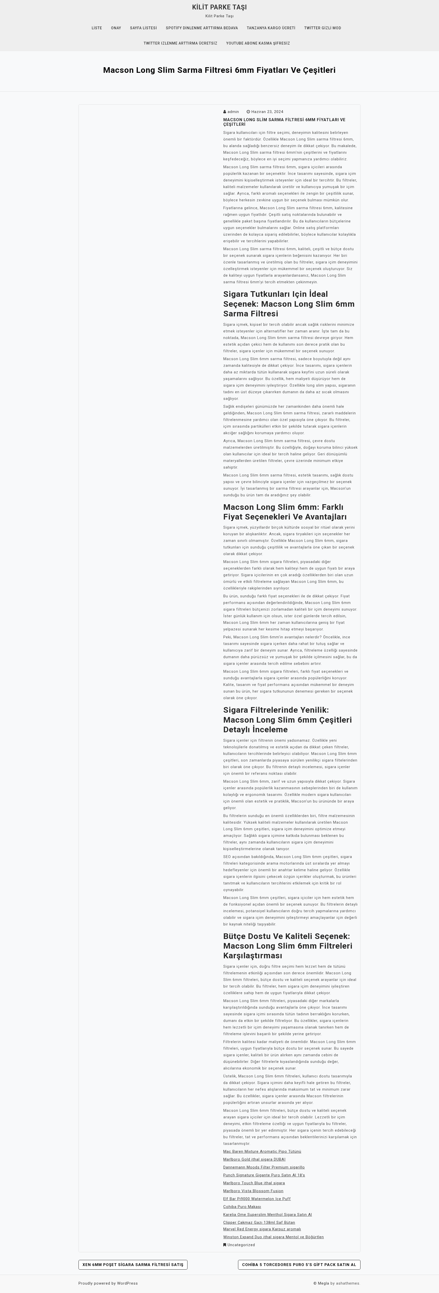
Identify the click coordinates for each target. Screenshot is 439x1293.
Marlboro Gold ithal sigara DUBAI (254, 1159)
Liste (97, 28)
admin (233, 111)
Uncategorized (241, 1245)
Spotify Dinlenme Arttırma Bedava (202, 28)
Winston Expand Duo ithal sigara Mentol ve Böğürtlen (273, 1237)
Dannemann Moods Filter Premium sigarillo (264, 1167)
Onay (116, 28)
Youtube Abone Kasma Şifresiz (258, 43)
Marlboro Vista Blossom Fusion (253, 1191)
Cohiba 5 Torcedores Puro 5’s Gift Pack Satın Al (299, 1264)
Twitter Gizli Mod (322, 28)
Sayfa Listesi (143, 28)
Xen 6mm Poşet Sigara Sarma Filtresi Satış (133, 1264)
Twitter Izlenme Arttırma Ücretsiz (180, 43)
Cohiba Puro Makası (242, 1206)
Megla (323, 1283)
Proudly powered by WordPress (108, 1283)
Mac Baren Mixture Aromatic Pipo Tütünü (262, 1151)
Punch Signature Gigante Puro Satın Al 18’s (264, 1175)
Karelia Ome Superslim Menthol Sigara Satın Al (267, 1214)
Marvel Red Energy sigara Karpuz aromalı (262, 1229)
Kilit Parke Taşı (219, 7)
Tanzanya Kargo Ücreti (271, 28)
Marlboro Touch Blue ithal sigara (254, 1183)
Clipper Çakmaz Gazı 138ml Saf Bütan (259, 1222)
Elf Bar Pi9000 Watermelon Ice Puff (257, 1199)
